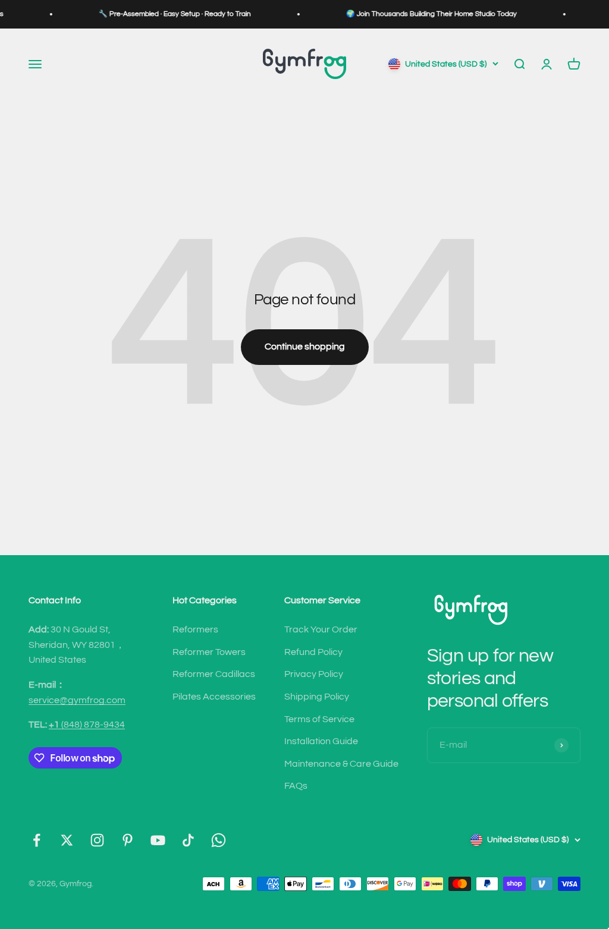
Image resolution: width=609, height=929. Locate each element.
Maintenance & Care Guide (341, 764)
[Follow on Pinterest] (128, 840)
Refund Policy (313, 652)
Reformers (195, 629)
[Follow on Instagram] (97, 840)
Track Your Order (320, 629)
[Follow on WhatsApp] (219, 840)
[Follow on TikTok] (188, 840)
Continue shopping (305, 346)
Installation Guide (321, 741)
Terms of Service (319, 719)
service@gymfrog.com (77, 700)
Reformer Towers (209, 652)
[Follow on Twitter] (67, 840)
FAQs (295, 786)
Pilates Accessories (214, 696)
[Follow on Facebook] (37, 840)
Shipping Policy (316, 696)
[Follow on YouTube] (158, 840)
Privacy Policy (313, 674)
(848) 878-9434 (87, 724)
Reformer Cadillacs (213, 674)
